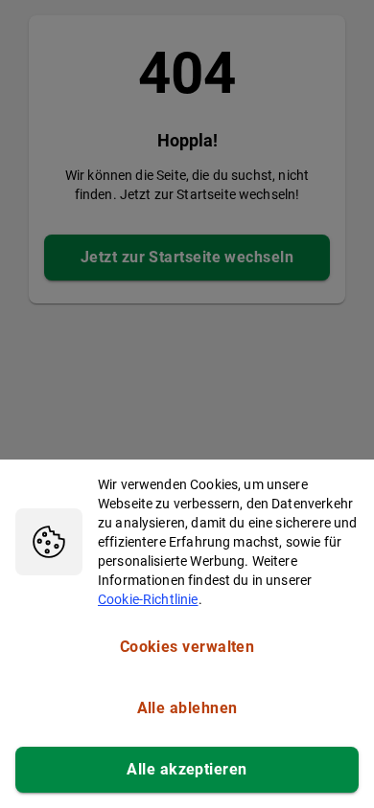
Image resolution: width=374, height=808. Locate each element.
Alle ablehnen (187, 708)
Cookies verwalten (187, 647)
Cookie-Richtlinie (148, 599)
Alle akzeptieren (186, 769)
